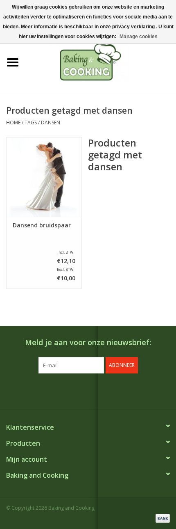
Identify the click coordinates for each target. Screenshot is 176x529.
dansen (50, 122)
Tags (31, 122)
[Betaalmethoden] (161, 517)
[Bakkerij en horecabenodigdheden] (101, 62)
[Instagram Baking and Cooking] (95, 390)
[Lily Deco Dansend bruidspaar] (44, 177)
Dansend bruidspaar (42, 225)
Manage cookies (139, 36)
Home (13, 122)
